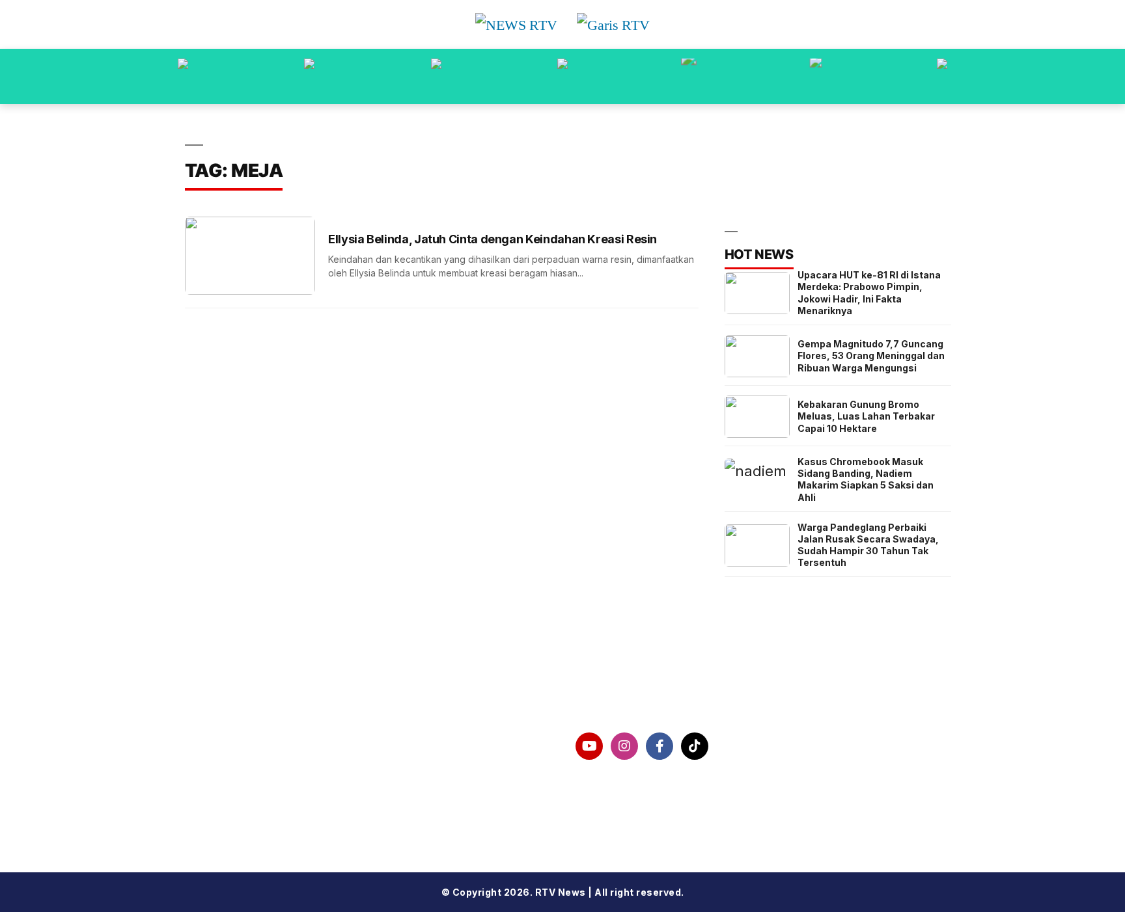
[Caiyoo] (562, 76)
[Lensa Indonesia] (183, 76)
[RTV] (942, 76)
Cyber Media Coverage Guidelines (300, 813)
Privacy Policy (243, 779)
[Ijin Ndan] (309, 76)
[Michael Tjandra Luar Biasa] (436, 76)
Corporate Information (267, 746)
